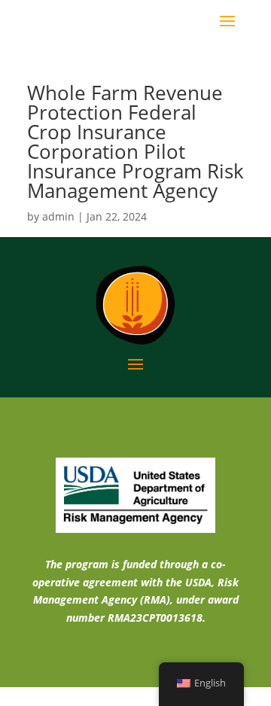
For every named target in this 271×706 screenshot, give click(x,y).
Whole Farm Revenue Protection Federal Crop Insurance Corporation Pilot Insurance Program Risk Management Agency (135, 141)
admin (58, 216)
